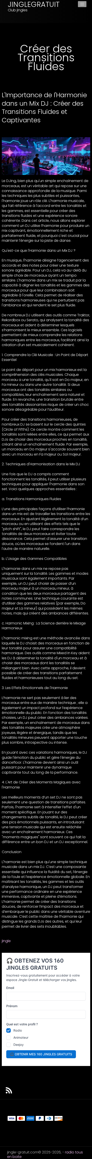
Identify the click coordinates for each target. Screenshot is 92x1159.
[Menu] (82, 4)
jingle (6, 940)
